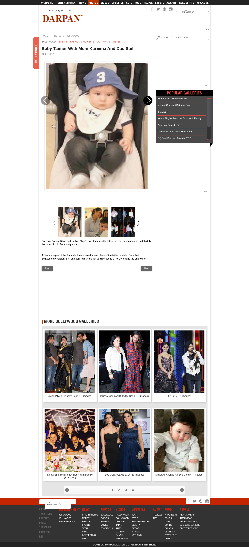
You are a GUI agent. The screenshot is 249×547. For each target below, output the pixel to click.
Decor (135, 528)
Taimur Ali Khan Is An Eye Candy (175, 131)
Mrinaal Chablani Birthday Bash (174, 105)
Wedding (137, 535)
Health (86, 521)
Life (84, 538)
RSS (41, 536)
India (85, 532)
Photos (93, 2)
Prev (47, 268)
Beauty (136, 525)
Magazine (203, 2)
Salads (169, 528)
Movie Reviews (66, 521)
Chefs (168, 538)
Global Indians (188, 521)
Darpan (120, 532)
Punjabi (120, 521)
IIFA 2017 (163, 111)
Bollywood (72, 36)
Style (135, 518)
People (148, 2)
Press (42, 522)
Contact (44, 518)
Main (167, 521)
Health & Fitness (141, 521)
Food (138, 2)
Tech (85, 528)
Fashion (75, 41)
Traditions (101, 41)
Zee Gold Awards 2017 (170, 125)
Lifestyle (117, 2)
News (82, 2)
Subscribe (45, 527)
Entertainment (67, 2)
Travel (136, 532)
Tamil (119, 525)
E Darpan (44, 532)
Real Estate (186, 2)
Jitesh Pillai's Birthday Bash (172, 98)
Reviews (157, 515)
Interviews (186, 518)
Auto (129, 2)
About (42, 509)
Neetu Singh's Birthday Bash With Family (179, 118)
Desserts (170, 532)
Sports (86, 525)
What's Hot (47, 2)
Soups (168, 518)
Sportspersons (189, 528)
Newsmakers (187, 515)
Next (146, 268)
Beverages (171, 535)
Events (159, 2)
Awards (172, 2)
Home (45, 36)
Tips (155, 518)
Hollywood (64, 518)
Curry (168, 525)
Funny (119, 535)
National (87, 518)
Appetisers (171, 515)
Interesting (118, 41)
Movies (87, 41)
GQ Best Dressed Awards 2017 (174, 138)
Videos (105, 2)
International (90, 515)
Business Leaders (190, 525)
